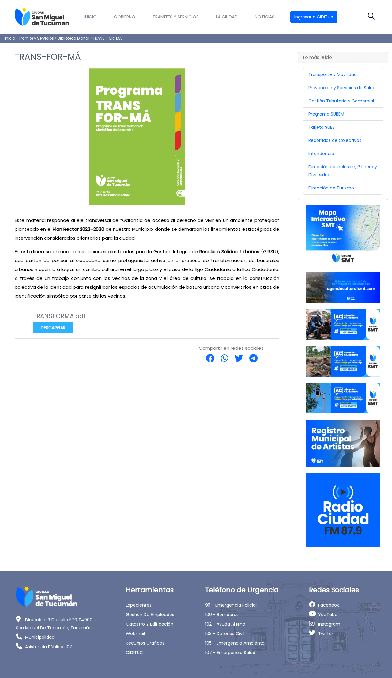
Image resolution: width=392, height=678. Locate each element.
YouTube (327, 614)
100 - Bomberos (222, 614)
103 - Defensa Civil (224, 633)
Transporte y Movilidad (332, 74)
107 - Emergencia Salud (230, 652)
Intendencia (321, 153)
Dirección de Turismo (331, 188)
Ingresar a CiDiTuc (313, 17)
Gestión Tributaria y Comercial (341, 101)
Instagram (329, 624)
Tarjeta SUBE (321, 127)
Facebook (328, 605)
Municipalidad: (40, 637)
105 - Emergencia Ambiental (235, 643)
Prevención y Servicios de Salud (341, 88)
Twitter (325, 633)
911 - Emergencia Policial (231, 605)
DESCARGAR (53, 328)
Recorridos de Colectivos (334, 140)
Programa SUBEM (326, 114)
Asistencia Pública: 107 (48, 647)
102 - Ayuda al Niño (225, 624)
